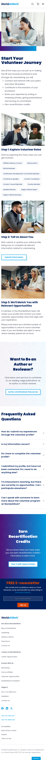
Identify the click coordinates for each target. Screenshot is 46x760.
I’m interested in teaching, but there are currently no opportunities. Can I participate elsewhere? (21, 485)
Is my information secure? (15, 444)
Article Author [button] (32, 163)
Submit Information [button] (14, 257)
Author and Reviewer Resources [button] (23, 392)
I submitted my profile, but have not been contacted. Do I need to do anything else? (21, 469)
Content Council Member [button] (12, 184)
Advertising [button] (5, 668)
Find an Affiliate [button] (7, 672)
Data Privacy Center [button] (8, 730)
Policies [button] (4, 734)
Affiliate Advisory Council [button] (12, 163)
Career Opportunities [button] (9, 657)
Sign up (23, 605)
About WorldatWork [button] (8, 628)
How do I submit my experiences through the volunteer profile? (19, 433)
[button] (10, 4)
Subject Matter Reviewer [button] (12, 195)
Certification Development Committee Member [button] (21, 174)
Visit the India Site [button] (7, 716)
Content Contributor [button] (32, 179)
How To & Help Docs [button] (8, 692)
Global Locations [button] (7, 637)
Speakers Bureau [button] (9, 189)
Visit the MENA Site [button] (8, 720)
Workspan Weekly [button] (22, 592)
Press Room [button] (5, 641)
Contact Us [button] (5, 646)
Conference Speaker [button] (11, 179)
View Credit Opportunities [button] (23, 564)
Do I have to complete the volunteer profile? (21, 455)
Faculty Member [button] (34, 184)
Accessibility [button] (5, 726)
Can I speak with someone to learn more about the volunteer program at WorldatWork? (20, 500)
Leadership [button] (5, 633)
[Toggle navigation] (43, 4)
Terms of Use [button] (6, 738)
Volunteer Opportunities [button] (10, 676)
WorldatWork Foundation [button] (10, 681)
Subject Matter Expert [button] (29, 189)
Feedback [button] (5, 696)
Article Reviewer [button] (9, 168)
